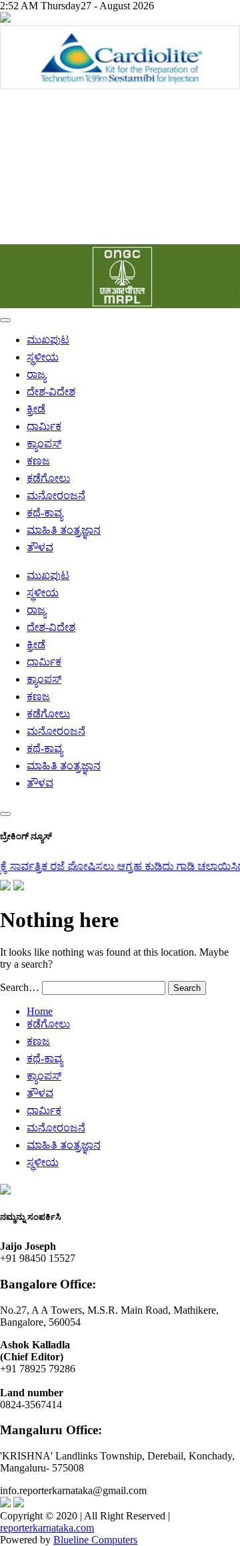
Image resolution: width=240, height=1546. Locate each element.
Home (40, 1011)
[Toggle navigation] (5, 320)
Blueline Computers (95, 1539)
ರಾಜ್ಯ (36, 374)
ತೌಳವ (40, 547)
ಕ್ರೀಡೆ (36, 409)
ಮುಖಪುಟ (48, 339)
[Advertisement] (120, 168)
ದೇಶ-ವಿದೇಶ (51, 391)
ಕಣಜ (38, 461)
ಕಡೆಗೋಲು (48, 478)
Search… (19, 987)
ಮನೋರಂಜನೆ (56, 495)
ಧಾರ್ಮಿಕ (44, 426)
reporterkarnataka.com (47, 1527)
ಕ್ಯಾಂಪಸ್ (44, 443)
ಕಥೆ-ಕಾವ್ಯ (45, 512)
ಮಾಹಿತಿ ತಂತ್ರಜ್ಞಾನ (64, 530)
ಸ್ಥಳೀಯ (43, 357)
